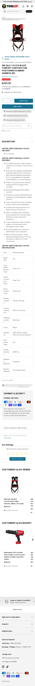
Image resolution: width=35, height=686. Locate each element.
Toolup (7, 681)
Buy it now (17, 106)
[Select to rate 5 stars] (26, 454)
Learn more (7, 437)
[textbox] (17, 432)
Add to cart (24, 100)
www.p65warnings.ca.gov (23, 386)
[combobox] (13, 11)
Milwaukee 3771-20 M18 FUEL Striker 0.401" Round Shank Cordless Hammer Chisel (14, 556)
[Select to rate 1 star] (9, 454)
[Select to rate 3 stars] (17, 454)
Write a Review (17, 459)
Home (3, 17)
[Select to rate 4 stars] (22, 454)
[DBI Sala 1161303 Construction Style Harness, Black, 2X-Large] (15, 485)
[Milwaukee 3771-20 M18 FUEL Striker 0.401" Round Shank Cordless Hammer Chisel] (15, 538)
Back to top (17, 609)
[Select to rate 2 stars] (13, 454)
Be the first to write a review (10, 76)
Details (29, 1)
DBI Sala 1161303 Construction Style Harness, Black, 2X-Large (14, 501)
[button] (27, 6)
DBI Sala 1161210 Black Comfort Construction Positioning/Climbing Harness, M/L (13, 19)
